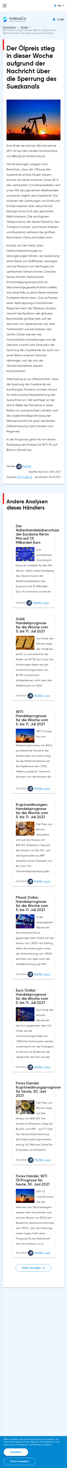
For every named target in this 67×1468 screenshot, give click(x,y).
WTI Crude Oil (24, 477)
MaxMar (26, 466)
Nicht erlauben (19, 1461)
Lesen (46, 602)
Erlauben (15, 1452)
